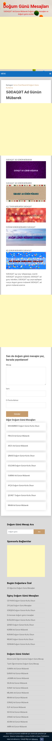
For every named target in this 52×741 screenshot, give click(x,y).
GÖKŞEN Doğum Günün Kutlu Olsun (21, 610)
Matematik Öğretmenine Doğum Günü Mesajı (25, 659)
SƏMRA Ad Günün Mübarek (18, 669)
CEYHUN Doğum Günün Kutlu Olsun (21, 601)
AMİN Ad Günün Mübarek (17, 727)
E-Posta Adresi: (12, 400)
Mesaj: (8, 365)
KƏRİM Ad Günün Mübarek (17, 630)
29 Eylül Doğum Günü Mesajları (19, 606)
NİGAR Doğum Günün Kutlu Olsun (20, 639)
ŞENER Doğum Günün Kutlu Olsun (20, 625)
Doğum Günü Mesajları (26, 6)
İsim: (8, 389)
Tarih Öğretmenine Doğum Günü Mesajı (23, 664)
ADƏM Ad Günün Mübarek (17, 722)
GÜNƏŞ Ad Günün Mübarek (17, 702)
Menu (3, 74)
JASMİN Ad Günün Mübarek (18, 678)
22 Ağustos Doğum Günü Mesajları (21, 588)
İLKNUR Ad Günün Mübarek (17, 673)
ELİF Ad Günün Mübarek (16, 707)
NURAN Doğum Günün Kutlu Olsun (20, 635)
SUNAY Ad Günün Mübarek (17, 688)
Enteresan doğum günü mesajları (20, 615)
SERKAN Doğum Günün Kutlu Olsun (21, 644)
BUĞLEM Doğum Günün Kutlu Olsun (21, 620)
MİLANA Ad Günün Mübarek (18, 693)
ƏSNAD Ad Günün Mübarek (17, 717)
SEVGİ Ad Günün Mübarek (17, 712)
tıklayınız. (35, 739)
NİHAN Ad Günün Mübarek (17, 698)
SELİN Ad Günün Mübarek (17, 683)
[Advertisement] (26, 43)
